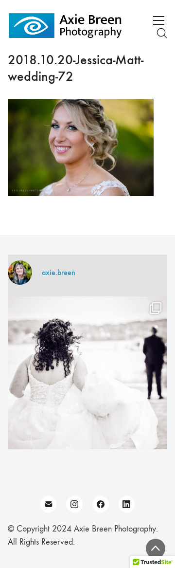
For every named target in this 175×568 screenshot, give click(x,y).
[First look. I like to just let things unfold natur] (87, 376)
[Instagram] (74, 504)
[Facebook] (100, 504)
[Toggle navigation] (158, 20)
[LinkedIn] (127, 504)
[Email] (48, 504)
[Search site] (162, 33)
